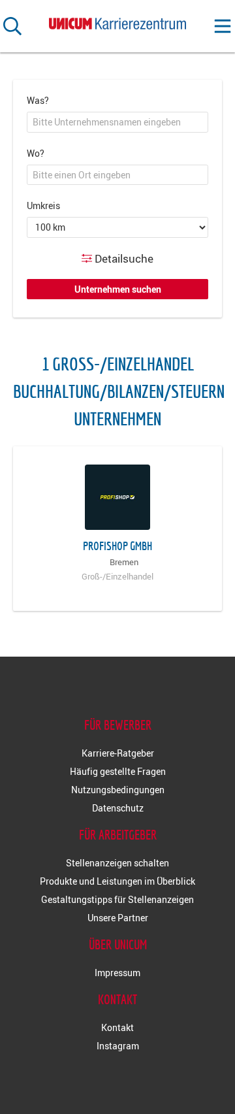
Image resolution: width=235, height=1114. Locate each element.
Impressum (117, 972)
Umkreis (43, 205)
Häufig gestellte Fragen (118, 771)
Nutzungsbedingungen (117, 789)
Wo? (35, 153)
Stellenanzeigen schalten (117, 863)
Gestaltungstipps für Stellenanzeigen (117, 899)
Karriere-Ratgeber (118, 753)
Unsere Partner (117, 917)
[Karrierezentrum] (117, 21)
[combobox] (117, 122)
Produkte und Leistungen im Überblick (117, 881)
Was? (38, 100)
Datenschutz (118, 808)
